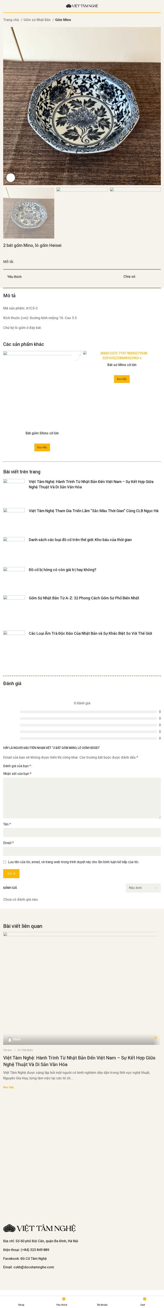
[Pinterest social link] (149, 276)
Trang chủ (11, 20)
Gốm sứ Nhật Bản (37, 20)
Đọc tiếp (8, 1087)
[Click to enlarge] (10, 177)
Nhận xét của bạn (17, 774)
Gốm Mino (63, 20)
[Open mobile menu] (5, 6)
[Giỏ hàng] (159, 6)
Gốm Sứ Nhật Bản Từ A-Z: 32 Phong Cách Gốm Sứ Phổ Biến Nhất (84, 598)
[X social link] (144, 276)
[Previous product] (150, 20)
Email (8, 843)
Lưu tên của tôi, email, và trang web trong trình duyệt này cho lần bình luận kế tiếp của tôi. (73, 862)
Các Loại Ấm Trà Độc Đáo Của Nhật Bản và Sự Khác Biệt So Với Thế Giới (90, 633)
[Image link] (39, 1229)
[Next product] (159, 20)
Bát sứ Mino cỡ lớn (121, 365)
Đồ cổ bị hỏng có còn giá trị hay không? (62, 569)
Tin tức (7, 1050)
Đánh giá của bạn (17, 766)
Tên (7, 824)
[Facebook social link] (139, 276)
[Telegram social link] (159, 276)
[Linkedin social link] (154, 276)
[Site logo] (82, 6)
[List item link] (82, 1250)
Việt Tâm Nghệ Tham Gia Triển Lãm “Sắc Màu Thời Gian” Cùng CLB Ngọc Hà (93, 510)
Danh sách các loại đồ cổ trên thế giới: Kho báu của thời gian (80, 539)
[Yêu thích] (75, 357)
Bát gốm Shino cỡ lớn (42, 433)
